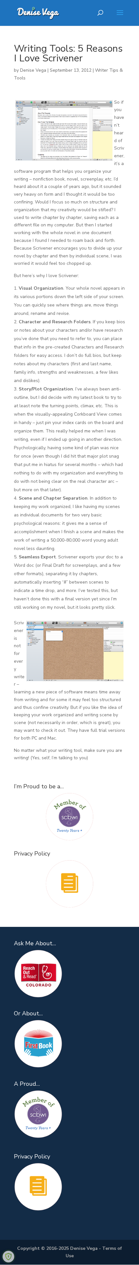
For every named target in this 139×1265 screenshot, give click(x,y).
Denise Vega (33, 70)
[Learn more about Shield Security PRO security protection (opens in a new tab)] (8, 1256)
